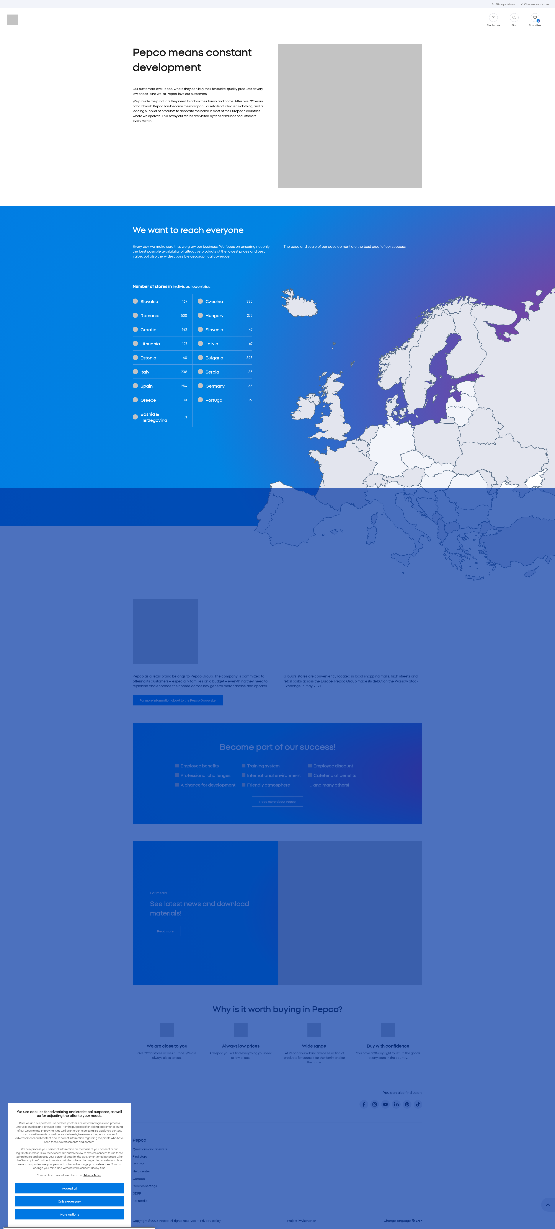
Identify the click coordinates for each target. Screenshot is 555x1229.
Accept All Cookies (133, 1216)
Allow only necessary (96, 1216)
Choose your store (536, 4)
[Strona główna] (25, 20)
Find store (493, 24)
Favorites (535, 22)
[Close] (148, 1176)
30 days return (505, 4)
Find (514, 24)
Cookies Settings (29, 1216)
